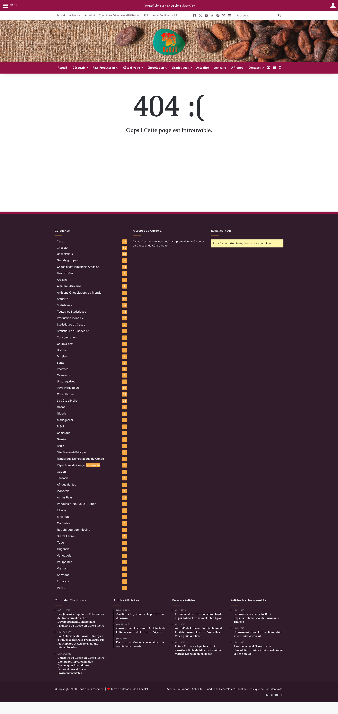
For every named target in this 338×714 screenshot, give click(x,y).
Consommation (66, 337)
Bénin (60, 445)
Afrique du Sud (66, 484)
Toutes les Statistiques (71, 311)
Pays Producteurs (104, 67)
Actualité (89, 15)
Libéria (61, 510)
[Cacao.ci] (169, 42)
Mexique (63, 517)
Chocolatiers (156, 67)
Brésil (60, 426)
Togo (60, 542)
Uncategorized (66, 381)
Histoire (62, 350)
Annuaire (220, 67)
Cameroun (63, 375)
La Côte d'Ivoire (67, 400)
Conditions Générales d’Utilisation (119, 15)
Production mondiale (70, 318)
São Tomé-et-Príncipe (71, 452)
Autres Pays (64, 497)
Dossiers (62, 356)
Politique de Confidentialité (160, 15)
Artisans (62, 279)
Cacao (61, 241)
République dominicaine (73, 529)
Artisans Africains (69, 286)
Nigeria (61, 413)
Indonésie (63, 491)
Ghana (61, 407)
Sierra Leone (66, 536)
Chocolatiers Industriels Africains (78, 266)
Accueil (61, 15)
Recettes (62, 368)
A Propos (74, 15)
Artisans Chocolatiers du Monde (79, 292)
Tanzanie (62, 478)
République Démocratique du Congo (80, 458)
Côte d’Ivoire (131, 67)
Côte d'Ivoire (65, 394)
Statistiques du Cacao (71, 324)
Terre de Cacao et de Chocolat (129, 689)
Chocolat (62, 247)
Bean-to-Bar (65, 273)
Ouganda (63, 549)
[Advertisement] (169, 175)
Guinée (61, 439)
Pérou (61, 588)
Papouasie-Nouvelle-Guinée (76, 504)
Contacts (255, 67)
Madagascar (65, 420)
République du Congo (78, 465)
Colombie (63, 523)
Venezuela (64, 555)
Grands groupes (67, 260)
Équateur (63, 581)
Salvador (63, 575)
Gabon (61, 471)
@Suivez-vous (221, 230)
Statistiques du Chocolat (73, 331)
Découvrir (79, 67)
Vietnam (62, 568)
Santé (60, 362)
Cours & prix (65, 343)
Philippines (64, 562)
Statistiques (180, 67)
